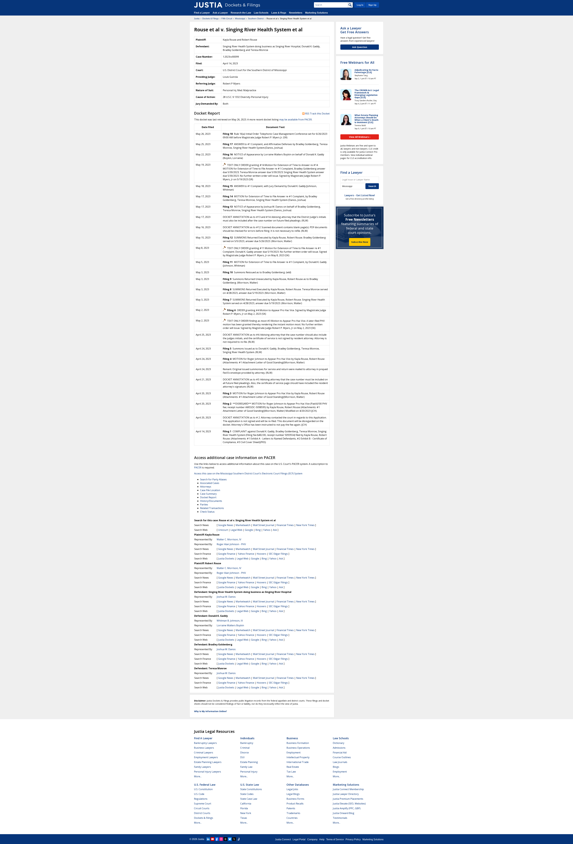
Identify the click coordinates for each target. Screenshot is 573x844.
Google (249, 530)
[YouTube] (212, 839)
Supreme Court (202, 803)
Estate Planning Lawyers (207, 762)
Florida (244, 808)
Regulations (200, 798)
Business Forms (295, 798)
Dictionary (338, 743)
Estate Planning (249, 762)
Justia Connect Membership (348, 789)
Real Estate (292, 766)
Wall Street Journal (263, 525)
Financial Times (285, 525)
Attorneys (205, 486)
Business (292, 738)
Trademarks (293, 813)
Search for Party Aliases (213, 479)
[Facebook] (217, 839)
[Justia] (208, 5)
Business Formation (297, 743)
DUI (242, 757)
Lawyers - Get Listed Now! (360, 195)
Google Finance (226, 553)
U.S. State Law (249, 784)
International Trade (297, 762)
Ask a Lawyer (220, 12)
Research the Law (241, 12)
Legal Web (236, 530)
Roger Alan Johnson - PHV (231, 544)
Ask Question (359, 47)
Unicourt (223, 530)
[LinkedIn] (208, 839)
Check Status (207, 511)
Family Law (246, 766)
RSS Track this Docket (317, 113)
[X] (234, 839)
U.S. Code (199, 794)
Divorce (244, 752)
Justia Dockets (226, 558)
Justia (201, 839)
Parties (204, 504)
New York (245, 813)
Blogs (336, 766)
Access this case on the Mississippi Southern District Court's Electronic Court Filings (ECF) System (248, 473)
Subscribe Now (359, 241)
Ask (275, 530)
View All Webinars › (359, 136)
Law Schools (261, 12)
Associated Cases (209, 483)
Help (321, 839)
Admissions (339, 747)
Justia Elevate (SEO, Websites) (349, 803)
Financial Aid (339, 752)
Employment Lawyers (206, 757)
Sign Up (372, 5)
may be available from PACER (295, 119)
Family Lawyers (202, 766)
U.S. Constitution (203, 789)
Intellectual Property (297, 757)
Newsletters (295, 12)
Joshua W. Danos (226, 596)
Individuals (247, 738)
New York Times (305, 525)
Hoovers (261, 553)
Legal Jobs (292, 789)
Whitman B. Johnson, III (230, 620)
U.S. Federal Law (204, 784)
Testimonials (340, 818)
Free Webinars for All (357, 62)
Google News (225, 525)
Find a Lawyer (202, 12)
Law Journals (340, 762)
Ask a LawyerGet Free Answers (354, 30)
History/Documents (211, 501)
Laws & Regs (278, 12)
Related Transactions (212, 508)
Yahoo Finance (246, 553)
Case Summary (208, 493)
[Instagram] (221, 839)
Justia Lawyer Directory (346, 794)
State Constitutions (251, 789)
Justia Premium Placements (348, 798)
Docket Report (208, 497)
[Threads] (225, 839)
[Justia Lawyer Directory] (238, 839)
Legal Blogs (293, 794)
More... (197, 776)
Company (312, 839)
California (245, 803)
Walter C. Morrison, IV (229, 539)
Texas (243, 818)
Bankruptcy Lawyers (205, 743)
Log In (360, 5)
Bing (258, 530)
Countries (292, 818)
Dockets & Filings (203, 818)
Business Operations (298, 747)
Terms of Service (335, 839)
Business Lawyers (204, 747)
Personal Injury (248, 771)
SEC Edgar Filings (278, 553)
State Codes (247, 794)
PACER (197, 467)
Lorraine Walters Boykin (230, 625)
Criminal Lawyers (203, 752)
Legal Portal (299, 839)
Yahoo (266, 530)
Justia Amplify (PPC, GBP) (347, 808)
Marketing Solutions (316, 12)
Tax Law (291, 771)
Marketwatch (243, 525)
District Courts (202, 813)
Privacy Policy (353, 839)
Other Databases (297, 784)
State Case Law (248, 798)
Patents (290, 808)
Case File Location (210, 490)
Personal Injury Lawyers (207, 771)
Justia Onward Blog (343, 813)
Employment (293, 752)
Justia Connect (283, 839)
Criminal (244, 747)
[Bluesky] (230, 839)
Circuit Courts (201, 808)
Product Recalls (295, 803)
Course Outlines (342, 757)
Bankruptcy (246, 743)
